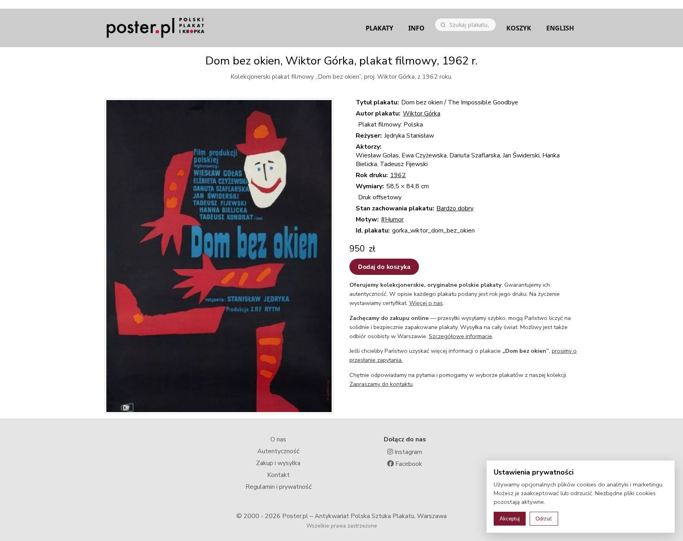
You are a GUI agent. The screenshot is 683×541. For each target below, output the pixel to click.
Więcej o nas (426, 303)
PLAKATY (379, 28)
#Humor (392, 219)
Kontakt (278, 475)
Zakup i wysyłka (278, 463)
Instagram (407, 452)
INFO (416, 28)
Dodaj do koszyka (384, 266)
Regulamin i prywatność (278, 486)
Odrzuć (544, 519)
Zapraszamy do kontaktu (381, 384)
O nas (278, 439)
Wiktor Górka (421, 113)
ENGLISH (560, 28)
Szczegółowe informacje (460, 336)
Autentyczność (278, 451)
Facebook (408, 464)
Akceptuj (510, 519)
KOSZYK (518, 28)
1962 (398, 175)
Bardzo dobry (455, 208)
